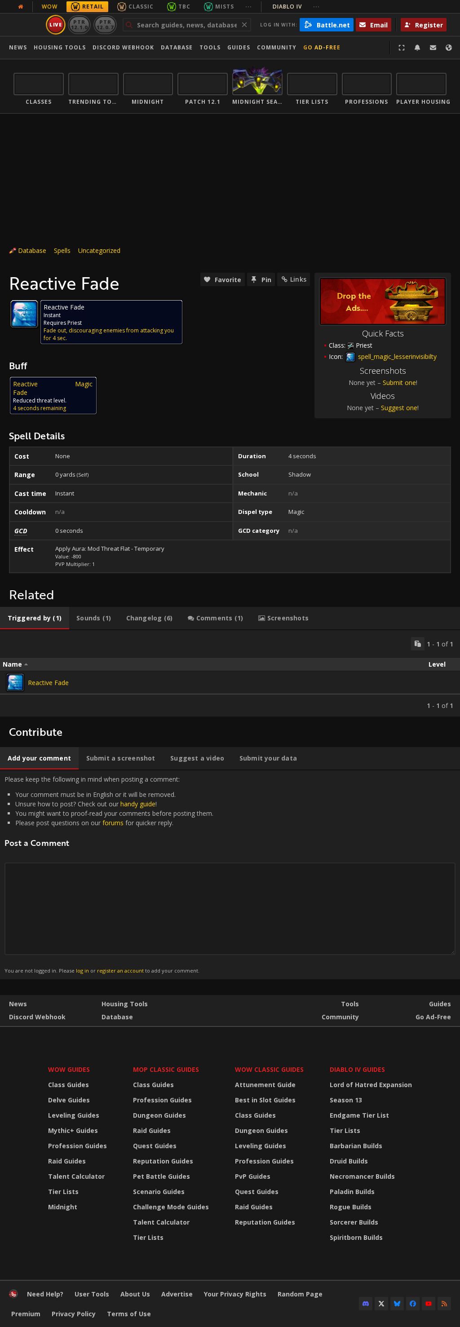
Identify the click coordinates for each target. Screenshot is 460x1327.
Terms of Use (129, 1313)
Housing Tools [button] (60, 47)
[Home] (13, 1296)
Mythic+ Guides (73, 1130)
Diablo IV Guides (357, 1069)
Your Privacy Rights (235, 1294)
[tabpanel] (230, 673)
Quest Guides (155, 1145)
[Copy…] (418, 643)
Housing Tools (125, 1004)
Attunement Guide (265, 1084)
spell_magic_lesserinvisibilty (396, 356)
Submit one (399, 382)
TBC (184, 6)
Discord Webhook (123, 47)
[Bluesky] (397, 1303)
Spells (62, 250)
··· (248, 6)
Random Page (300, 1294)
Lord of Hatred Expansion (371, 1084)
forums (113, 822)
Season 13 (346, 1100)
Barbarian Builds (356, 1145)
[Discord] (365, 1303)
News (18, 47)
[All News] (20, 6)
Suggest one (399, 407)
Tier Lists (63, 1191)
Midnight (62, 1207)
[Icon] (24, 314)
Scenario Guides (159, 1191)
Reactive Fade (48, 682)
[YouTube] (428, 1303)
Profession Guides (77, 1145)
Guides (238, 47)
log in (82, 970)
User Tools (92, 1294)
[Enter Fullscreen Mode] (401, 47)
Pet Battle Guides (161, 1176)
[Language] (449, 47)
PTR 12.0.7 (105, 24)
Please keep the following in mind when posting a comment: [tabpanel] (108, 874)
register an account (120, 970)
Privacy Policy (74, 1313)
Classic (141, 6)
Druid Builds (349, 1161)
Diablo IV (296, 6)
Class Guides (68, 1084)
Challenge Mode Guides (171, 1207)
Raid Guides (67, 1161)
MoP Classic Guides (166, 1069)
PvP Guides (252, 1176)
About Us (135, 1294)
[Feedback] (433, 47)
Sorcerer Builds (354, 1222)
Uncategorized (99, 250)
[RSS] (444, 1303)
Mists (224, 6)
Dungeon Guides (159, 1115)
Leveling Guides (73, 1115)
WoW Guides (69, 1069)
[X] (381, 1303)
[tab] (34, 618)
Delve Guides (69, 1100)
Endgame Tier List (359, 1115)
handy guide (137, 804)
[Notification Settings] (417, 47)
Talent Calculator (76, 1176)
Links (298, 279)
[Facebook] (413, 1303)
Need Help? (45, 1294)
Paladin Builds (352, 1191)
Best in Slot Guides (265, 1100)
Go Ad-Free (322, 47)
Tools (350, 1004)
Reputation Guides (163, 1161)
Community (276, 47)
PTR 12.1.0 (79, 24)
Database (177, 47)
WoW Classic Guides (269, 1069)
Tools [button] (210, 47)
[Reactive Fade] (15, 682)
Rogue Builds (351, 1207)
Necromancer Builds (362, 1176)
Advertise (177, 1294)
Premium (25, 1313)
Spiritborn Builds (356, 1237)
